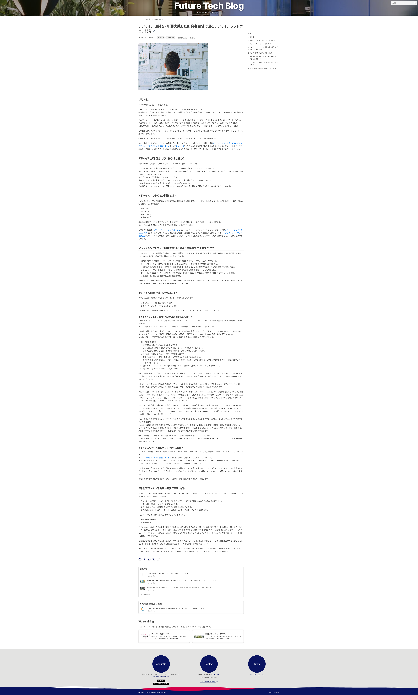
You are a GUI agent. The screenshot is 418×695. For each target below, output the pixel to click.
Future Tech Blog (209, 5)
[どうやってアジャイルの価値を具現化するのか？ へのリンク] (184, 447)
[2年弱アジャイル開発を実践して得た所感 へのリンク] (186, 488)
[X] (214, 674)
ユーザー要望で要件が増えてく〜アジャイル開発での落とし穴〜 (167, 573)
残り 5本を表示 (145, 594)
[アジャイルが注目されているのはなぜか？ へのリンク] (186, 158)
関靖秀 (151, 37)
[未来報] (199, 636)
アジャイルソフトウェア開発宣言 (167, 229)
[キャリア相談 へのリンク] (155, 621)
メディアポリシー (273, 692)
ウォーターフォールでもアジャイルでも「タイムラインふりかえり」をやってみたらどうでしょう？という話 (181, 580)
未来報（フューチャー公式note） (216, 634)
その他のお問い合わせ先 (209, 682)
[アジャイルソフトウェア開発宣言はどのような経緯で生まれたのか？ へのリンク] (215, 248)
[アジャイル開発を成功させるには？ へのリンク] (178, 293)
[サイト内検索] (415, 3)
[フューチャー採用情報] (145, 636)
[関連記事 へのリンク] (147, 569)
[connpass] (251, 674)
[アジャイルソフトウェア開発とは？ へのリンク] (177, 195)
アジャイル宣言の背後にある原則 (158, 457)
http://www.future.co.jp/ (161, 676)
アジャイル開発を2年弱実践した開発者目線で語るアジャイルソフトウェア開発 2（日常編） (176, 608)
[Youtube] (258, 674)
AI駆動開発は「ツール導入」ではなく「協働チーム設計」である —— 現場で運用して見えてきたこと (179, 587)
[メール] (218, 674)
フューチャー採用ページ (164, 634)
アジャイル (161, 37)
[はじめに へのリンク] (150, 99)
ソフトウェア (170, 37)
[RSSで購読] (262, 674)
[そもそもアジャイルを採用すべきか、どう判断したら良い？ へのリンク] (193, 316)
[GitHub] (254, 674)
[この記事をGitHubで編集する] (156, 30)
